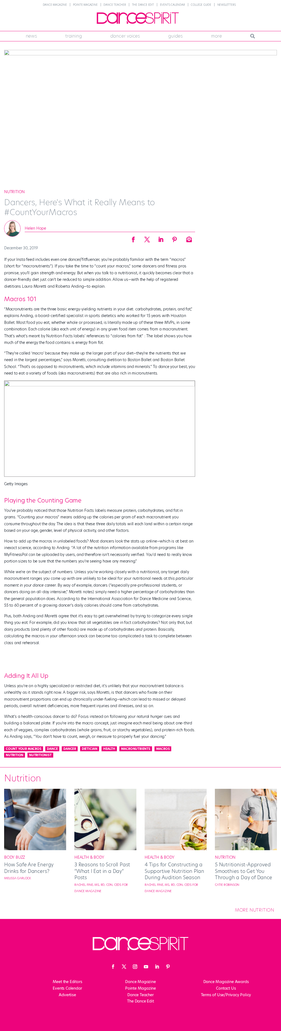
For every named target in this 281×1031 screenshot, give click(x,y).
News (31, 36)
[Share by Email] (188, 238)
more (216, 36)
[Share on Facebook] (133, 238)
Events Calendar (172, 5)
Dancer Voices (125, 36)
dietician (89, 749)
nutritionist (40, 755)
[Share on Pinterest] (174, 238)
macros (163, 749)
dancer (69, 749)
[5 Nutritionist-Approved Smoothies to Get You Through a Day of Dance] (246, 849)
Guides (175, 36)
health (109, 749)
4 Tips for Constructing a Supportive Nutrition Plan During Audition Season (174, 871)
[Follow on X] (124, 966)
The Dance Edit (143, 5)
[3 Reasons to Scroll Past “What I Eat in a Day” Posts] (105, 849)
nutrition (14, 755)
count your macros (23, 749)
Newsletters (226, 5)
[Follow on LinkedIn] (157, 966)
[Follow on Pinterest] (168, 966)
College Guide (201, 5)
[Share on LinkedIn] (161, 238)
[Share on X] (147, 238)
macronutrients (135, 749)
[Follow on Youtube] (146, 966)
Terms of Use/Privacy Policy (226, 995)
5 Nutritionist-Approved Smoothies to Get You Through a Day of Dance (243, 871)
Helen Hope (35, 228)
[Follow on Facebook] (113, 966)
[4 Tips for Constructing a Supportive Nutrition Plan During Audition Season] (176, 849)
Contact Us (226, 988)
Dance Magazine (55, 5)
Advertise (67, 995)
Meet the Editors (67, 981)
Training (73, 36)
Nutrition (14, 192)
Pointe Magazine (85, 5)
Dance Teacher (114, 5)
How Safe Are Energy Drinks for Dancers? (29, 867)
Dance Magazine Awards (226, 981)
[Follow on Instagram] (135, 966)
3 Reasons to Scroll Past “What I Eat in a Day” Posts (102, 871)
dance (52, 749)
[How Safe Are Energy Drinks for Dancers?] (35, 849)
